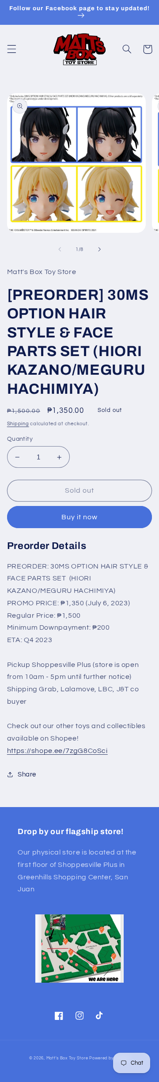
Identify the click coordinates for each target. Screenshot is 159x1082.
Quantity (20, 439)
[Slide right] (99, 249)
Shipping (18, 423)
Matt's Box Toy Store (67, 1058)
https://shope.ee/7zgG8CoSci (57, 750)
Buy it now (79, 517)
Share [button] (27, 774)
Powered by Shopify (109, 1058)
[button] (11, 49)
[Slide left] (59, 249)
